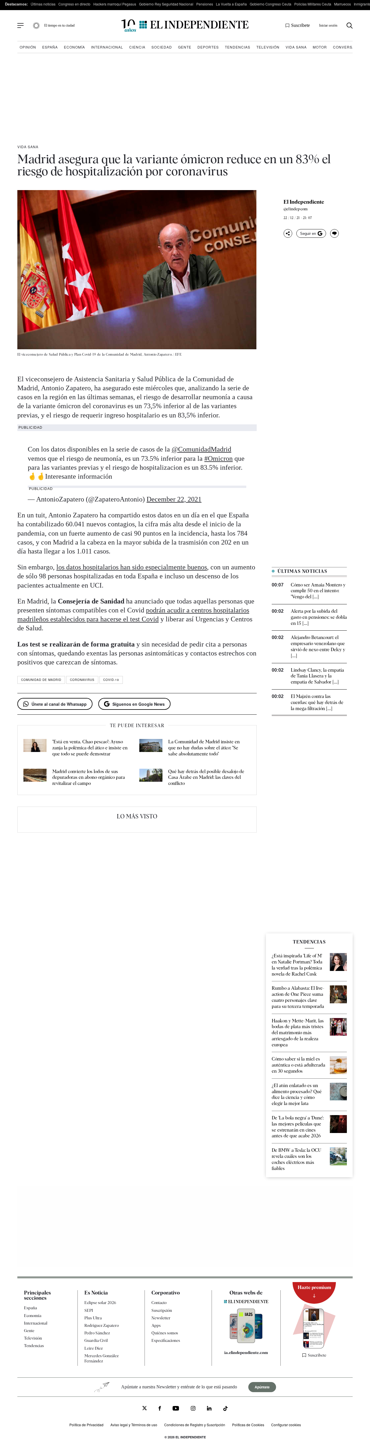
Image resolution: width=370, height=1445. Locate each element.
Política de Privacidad (86, 1424)
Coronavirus (82, 680)
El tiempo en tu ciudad (59, 25)
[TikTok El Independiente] (225, 1409)
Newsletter (161, 1318)
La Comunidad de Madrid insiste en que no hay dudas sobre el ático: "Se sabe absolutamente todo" (204, 748)
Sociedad (161, 46)
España (50, 46)
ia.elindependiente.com (246, 1352)
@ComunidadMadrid (201, 449)
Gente (184, 46)
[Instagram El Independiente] (193, 1409)
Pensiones (204, 3)
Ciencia (137, 46)
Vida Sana (296, 46)
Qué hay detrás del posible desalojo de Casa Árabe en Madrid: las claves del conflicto (206, 777)
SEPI (88, 1310)
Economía (74, 46)
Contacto (158, 1302)
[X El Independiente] (144, 1408)
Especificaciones (165, 1340)
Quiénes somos (164, 1333)
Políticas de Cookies (248, 1424)
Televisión (268, 46)
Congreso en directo (74, 3)
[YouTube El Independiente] (176, 1409)
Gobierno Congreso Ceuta (270, 3)
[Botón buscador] (350, 26)
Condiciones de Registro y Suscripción (194, 1424)
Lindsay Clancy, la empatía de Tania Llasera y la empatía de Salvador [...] (317, 676)
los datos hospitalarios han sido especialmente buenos (131, 567)
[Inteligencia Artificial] (246, 1341)
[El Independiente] (185, 25)
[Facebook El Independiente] (159, 1409)
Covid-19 (111, 680)
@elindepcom (296, 209)
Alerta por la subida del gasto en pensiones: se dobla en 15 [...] (319, 617)
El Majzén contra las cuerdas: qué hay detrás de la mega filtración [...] (317, 702)
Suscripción (161, 1310)
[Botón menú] (20, 25)
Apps (156, 1325)
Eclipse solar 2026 (100, 1302)
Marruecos (342, 3)
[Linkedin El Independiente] (209, 1409)
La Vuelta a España (231, 3)
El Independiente (304, 202)
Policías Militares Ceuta (312, 3)
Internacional (107, 46)
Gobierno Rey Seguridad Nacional (166, 3)
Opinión (28, 46)
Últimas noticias (43, 3)
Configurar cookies (286, 1424)
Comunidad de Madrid (41, 680)
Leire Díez (93, 1348)
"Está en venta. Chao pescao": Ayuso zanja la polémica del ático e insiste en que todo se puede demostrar (89, 748)
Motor (320, 46)
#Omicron (218, 458)
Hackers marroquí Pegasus (114, 3)
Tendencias (237, 46)
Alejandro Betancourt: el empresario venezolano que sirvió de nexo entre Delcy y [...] (318, 646)
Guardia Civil (96, 1340)
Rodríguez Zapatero (101, 1325)
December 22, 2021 (174, 499)
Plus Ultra (93, 1318)
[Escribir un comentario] (334, 233)
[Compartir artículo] (288, 233)
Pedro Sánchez (97, 1333)
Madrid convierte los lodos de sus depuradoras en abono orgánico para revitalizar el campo (88, 777)
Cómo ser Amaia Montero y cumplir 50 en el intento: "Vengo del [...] (318, 591)
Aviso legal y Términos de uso (133, 1424)
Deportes (208, 46)
